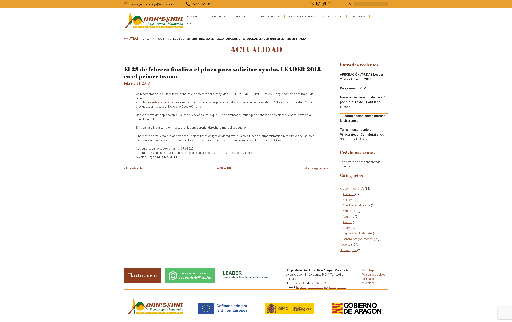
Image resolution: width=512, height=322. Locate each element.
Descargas (358, 16)
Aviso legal (368, 270)
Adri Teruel (349, 211)
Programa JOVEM (353, 88)
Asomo (347, 227)
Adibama (348, 199)
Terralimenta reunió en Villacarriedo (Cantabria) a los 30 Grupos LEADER (362, 134)
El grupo (193, 16)
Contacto (193, 23)
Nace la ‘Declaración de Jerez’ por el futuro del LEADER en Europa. (362, 102)
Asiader (347, 222)
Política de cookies (373, 274)
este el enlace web (163, 102)
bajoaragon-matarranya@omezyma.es (152, 4)
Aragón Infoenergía (352, 188)
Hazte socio (142, 275)
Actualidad (330, 16)
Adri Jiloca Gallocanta (356, 205)
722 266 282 (318, 283)
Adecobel (349, 194)
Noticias (345, 244)
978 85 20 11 (298, 283)
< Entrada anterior (136, 168)
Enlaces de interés (301, 16)
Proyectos (268, 16)
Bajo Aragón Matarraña (357, 233)
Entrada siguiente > (315, 168)
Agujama (348, 216)
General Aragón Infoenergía (360, 239)
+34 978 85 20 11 (200, 4)
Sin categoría (348, 250)
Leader (216, 16)
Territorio (241, 16)
